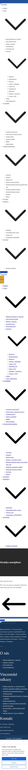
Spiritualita (8, 230)
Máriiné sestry (9, 179)
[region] (14, 757)
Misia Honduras (9, 144)
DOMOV (5, 8)
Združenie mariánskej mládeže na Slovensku (15, 689)
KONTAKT (6, 517)
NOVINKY (5, 199)
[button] (15, 36)
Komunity (8, 329)
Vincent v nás (9, 235)
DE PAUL (8, 194)
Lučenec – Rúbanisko (14, 84)
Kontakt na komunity (11, 268)
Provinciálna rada (10, 48)
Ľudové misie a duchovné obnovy (14, 134)
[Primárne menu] (2, 277)
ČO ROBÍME (6, 381)
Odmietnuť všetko (14, 766)
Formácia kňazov (10, 136)
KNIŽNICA (6, 479)
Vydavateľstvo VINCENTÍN (12, 237)
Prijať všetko (14, 758)
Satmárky (8, 177)
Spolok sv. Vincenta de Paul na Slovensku (14, 703)
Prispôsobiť (14, 762)
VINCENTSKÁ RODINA (10, 424)
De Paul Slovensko (8, 706)
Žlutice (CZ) (12, 91)
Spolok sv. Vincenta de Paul (12, 182)
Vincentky (8, 175)
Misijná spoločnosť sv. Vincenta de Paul (14, 686)
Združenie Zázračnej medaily (13, 192)
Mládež (7, 141)
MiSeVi (7, 196)
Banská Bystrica (13, 79)
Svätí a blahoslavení (10, 101)
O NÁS (5, 288)
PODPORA (4, 272)
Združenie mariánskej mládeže (13, 189)
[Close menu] (2, 281)
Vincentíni (19, 738)
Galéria (7, 98)
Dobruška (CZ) (12, 88)
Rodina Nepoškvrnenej (9, 701)
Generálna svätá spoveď (11, 132)
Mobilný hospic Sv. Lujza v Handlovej (13, 713)
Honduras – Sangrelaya (14, 93)
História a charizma (10, 44)
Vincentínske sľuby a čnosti (12, 232)
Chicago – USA (12, 96)
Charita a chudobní (10, 139)
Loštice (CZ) (12, 86)
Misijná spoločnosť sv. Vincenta (13, 39)
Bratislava (11, 76)
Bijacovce (11, 81)
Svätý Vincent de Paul (11, 41)
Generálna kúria (9, 46)
